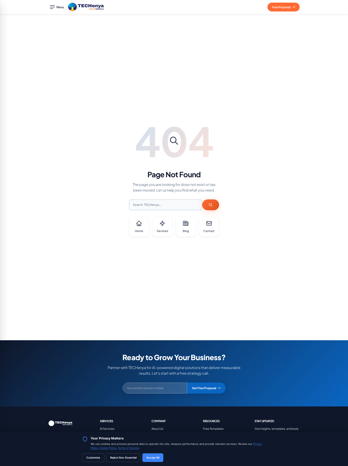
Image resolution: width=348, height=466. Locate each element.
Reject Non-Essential (123, 457)
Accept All (152, 457)
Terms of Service (128, 448)
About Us (157, 428)
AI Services (107, 428)
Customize (93, 457)
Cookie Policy (107, 448)
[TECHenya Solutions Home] (86, 7)
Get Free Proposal (204, 388)
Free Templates (213, 428)
